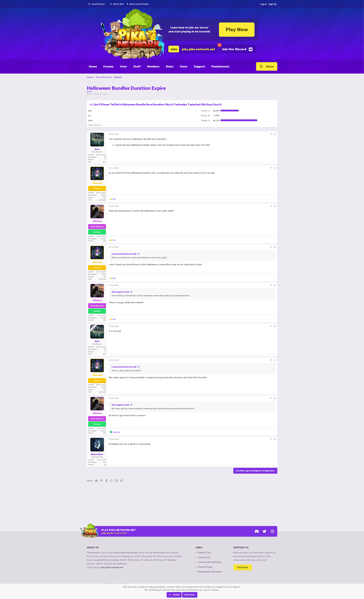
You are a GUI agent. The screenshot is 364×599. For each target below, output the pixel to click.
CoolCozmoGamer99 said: (124, 254)
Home (93, 66)
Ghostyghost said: (120, 292)
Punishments (220, 66)
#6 (275, 326)
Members (153, 66)
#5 (275, 285)
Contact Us (204, 557)
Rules (169, 66)
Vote (123, 66)
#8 (275, 398)
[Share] (271, 134)
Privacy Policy (205, 567)
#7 (275, 359)
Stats (183, 66)
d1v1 (91, 93)
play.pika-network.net (112, 567)
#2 (275, 167)
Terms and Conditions (209, 562)
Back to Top (204, 552)
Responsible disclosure (210, 571)
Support (199, 66)
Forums (108, 66)
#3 (275, 205)
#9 (275, 438)
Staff (137, 66)
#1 (275, 133)
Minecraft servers (129, 552)
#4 (275, 246)
